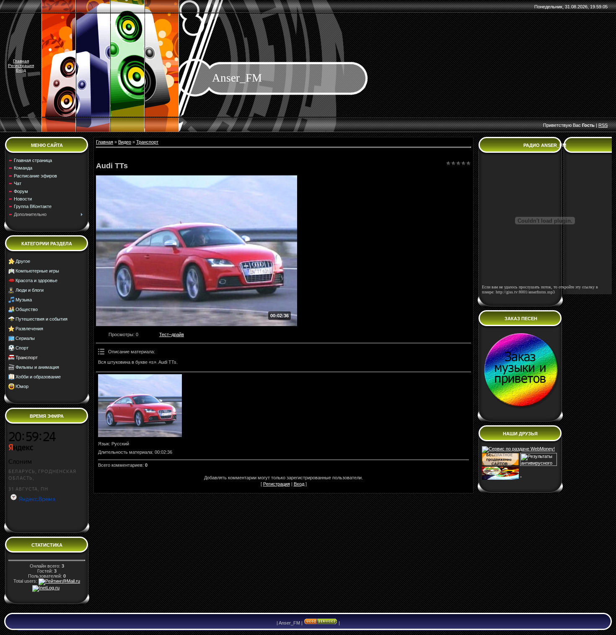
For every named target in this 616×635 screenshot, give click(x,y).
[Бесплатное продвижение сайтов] (500, 464)
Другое (23, 261)
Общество (27, 309)
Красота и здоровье (36, 280)
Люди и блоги (30, 290)
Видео (124, 141)
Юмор (22, 386)
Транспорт (27, 357)
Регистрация (21, 65)
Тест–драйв (171, 334)
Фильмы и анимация (37, 367)
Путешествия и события (41, 318)
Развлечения (29, 328)
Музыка (24, 299)
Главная (21, 61)
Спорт (22, 347)
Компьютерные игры (37, 270)
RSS (603, 125)
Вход (21, 70)
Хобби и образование (38, 376)
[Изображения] (140, 405)
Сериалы (25, 338)
